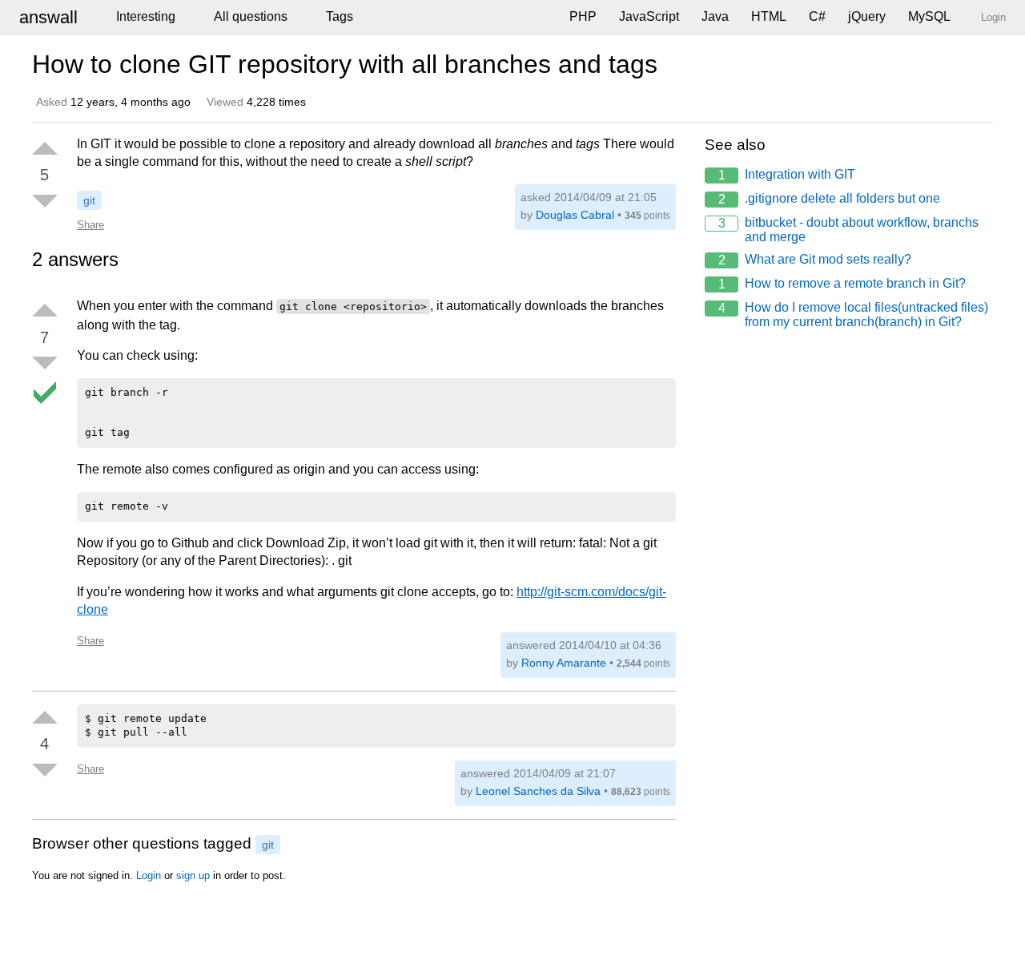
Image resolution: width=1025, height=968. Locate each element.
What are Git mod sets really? (815, 259)
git (89, 200)
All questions (250, 16)
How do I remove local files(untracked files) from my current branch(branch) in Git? (853, 314)
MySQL (929, 16)
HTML (768, 16)
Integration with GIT (787, 174)
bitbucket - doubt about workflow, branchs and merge (848, 230)
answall (48, 17)
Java (715, 16)
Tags (339, 16)
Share (90, 225)
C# (817, 16)
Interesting (145, 16)
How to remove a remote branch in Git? (842, 283)
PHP (583, 16)
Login (148, 875)
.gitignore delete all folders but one (829, 199)
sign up (193, 875)
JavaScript (649, 16)
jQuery (867, 16)
